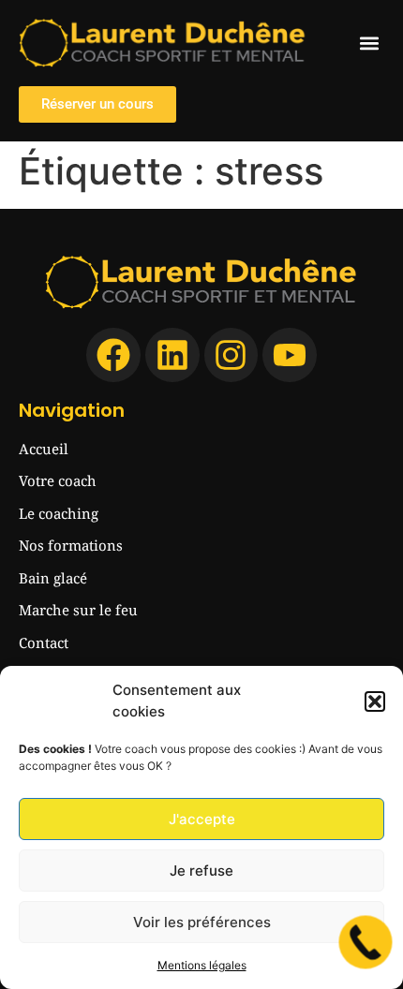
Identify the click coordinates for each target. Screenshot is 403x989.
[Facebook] (113, 355)
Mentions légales (201, 965)
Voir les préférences (202, 922)
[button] (375, 701)
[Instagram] (231, 355)
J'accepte (202, 819)
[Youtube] (289, 355)
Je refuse (201, 870)
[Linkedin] (172, 355)
